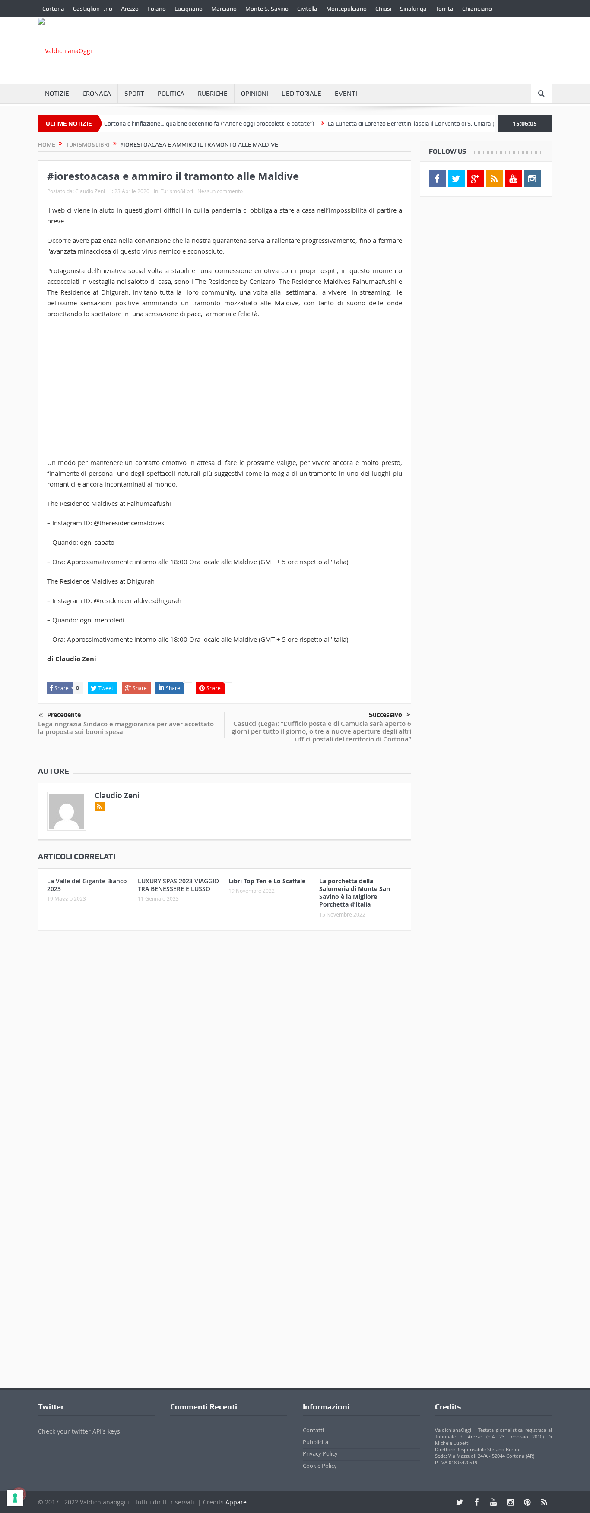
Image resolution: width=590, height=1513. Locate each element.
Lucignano (188, 8)
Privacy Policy (320, 1453)
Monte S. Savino (267, 8)
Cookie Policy (320, 1465)
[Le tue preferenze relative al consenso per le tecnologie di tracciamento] (15, 1498)
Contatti (313, 1430)
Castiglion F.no (92, 8)
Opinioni (254, 93)
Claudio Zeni (90, 191)
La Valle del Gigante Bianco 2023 (87, 885)
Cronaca (96, 93)
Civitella (307, 8)
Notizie (57, 93)
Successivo (385, 715)
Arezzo (130, 8)
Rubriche (213, 93)
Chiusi (383, 8)
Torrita (444, 8)
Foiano (156, 8)
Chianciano (477, 8)
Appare (236, 1502)
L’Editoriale (301, 93)
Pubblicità (315, 1442)
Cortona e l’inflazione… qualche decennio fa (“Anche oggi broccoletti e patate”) (188, 123)
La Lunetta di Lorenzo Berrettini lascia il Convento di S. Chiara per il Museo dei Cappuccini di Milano (437, 123)
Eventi (346, 93)
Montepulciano (346, 8)
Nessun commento (220, 191)
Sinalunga (413, 8)
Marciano (224, 8)
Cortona (53, 8)
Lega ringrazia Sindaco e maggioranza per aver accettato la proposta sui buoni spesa (126, 727)
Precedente (64, 715)
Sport (134, 93)
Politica (171, 93)
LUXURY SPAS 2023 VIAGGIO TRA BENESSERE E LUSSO (178, 885)
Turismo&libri (177, 191)
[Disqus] (224, 1051)
